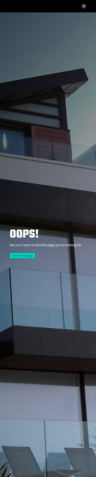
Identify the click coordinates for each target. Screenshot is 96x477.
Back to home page (22, 255)
